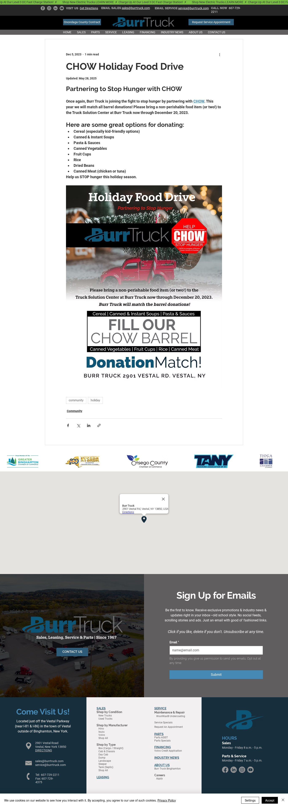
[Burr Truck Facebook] (43, 8)
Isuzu (101, 731)
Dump (101, 757)
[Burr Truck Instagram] (49, 8)
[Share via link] (99, 425)
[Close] (282, 800)
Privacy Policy (166, 800)
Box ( (100, 748)
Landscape (104, 760)
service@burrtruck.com (50, 765)
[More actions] (219, 54)
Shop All (102, 738)
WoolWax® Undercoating (169, 716)
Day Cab (103, 754)
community (76, 400)
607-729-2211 (50, 774)
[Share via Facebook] (68, 425)
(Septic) (109, 767)
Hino (100, 728)
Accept (269, 800)
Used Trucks (104, 718)
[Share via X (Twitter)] (78, 425)
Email (174, 642)
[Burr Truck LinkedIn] (55, 8)
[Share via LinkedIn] (89, 425)
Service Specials (163, 722)
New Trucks (104, 715)
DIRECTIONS (43, 750)
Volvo (101, 734)
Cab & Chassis (106, 751)
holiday (95, 400)
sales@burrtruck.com (49, 761)
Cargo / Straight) (113, 748)
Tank (101, 767)
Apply (158, 778)
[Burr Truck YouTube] (62, 8)
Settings (250, 800)
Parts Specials (162, 740)
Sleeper (102, 764)
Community (74, 411)
